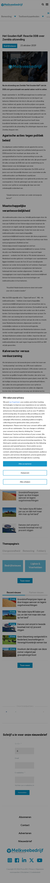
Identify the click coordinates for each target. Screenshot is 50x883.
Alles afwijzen (25, 482)
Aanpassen (25, 473)
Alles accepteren (25, 464)
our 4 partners (14, 402)
